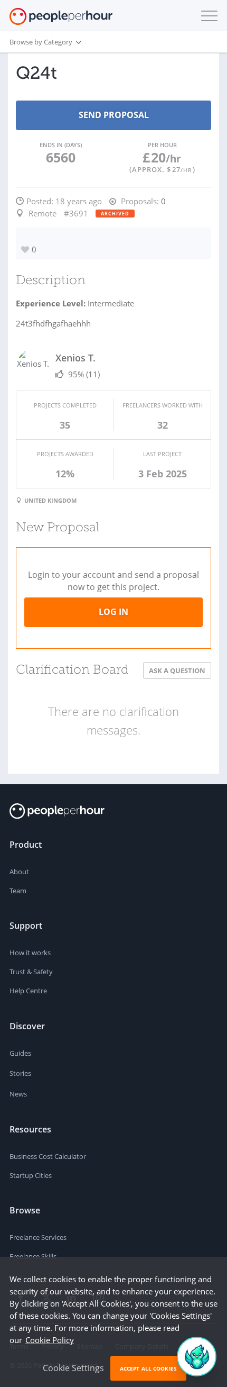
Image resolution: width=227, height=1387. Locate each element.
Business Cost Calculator (48, 1156)
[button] (206, 15)
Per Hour (162, 145)
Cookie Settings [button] (73, 1368)
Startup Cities (31, 1175)
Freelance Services (38, 1237)
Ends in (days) (61, 145)
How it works (30, 952)
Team (18, 890)
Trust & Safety (31, 971)
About (19, 871)
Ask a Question (177, 670)
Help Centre (28, 990)
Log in (113, 612)
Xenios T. (75, 357)
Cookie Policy (49, 1340)
